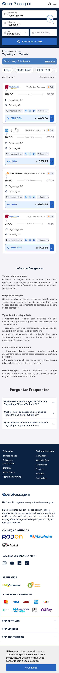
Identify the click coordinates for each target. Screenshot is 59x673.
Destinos (40, 469)
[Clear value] (26, 33)
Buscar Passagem (32, 41)
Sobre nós (8, 451)
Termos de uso (10, 455)
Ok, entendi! (31, 667)
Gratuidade (41, 455)
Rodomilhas (41, 478)
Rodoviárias (41, 464)
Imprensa (7, 468)
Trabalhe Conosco (45, 451)
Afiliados (40, 473)
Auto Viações (42, 460)
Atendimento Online (12, 477)
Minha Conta (9, 472)
